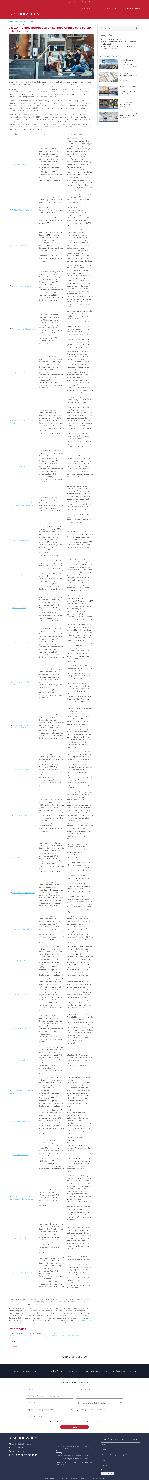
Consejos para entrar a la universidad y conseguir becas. (71, 1452)
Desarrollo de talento (112, 39)
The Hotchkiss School (21, 245)
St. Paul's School (19, 466)
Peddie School (19, 1238)
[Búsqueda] (100, 8)
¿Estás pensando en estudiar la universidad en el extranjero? (73, 1447)
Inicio (11, 21)
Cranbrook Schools (20, 815)
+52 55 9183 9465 (18, 1448)
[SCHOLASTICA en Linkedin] (16, 1455)
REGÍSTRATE (107, 1473)
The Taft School (20, 995)
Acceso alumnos (133, 8)
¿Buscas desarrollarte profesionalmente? (72, 1456)
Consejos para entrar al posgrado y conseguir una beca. (74, 1463)
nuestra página (86, 1320)
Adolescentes (20, 21)
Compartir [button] (15, 1347)
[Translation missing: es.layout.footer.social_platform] (26, 1455)
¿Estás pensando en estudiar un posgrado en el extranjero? (73, 1459)
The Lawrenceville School (23, 329)
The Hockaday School (22, 929)
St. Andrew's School (21, 1122)
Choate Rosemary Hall (22, 286)
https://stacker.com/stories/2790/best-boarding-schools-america (51, 1336)
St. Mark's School (20, 1155)
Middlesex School (20, 643)
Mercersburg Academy (23, 1272)
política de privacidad (124, 1470)
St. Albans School (20, 1060)
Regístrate (90, 2)
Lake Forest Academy (22, 961)
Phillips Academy (19, 164)
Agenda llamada (113, 8)
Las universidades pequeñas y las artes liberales (127, 102)
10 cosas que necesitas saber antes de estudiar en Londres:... (129, 89)
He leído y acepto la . (117, 1470)
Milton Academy (19, 608)
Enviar (74, 1427)
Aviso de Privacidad (92, 1422)
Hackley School (19, 1029)
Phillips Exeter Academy (22, 210)
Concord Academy (21, 541)
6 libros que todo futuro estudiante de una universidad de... (128, 75)
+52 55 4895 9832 (18, 1451)
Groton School (18, 372)
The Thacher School (21, 770)
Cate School (18, 857)
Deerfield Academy (20, 575)
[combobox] (90, 8)
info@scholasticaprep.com (28, 1323)
